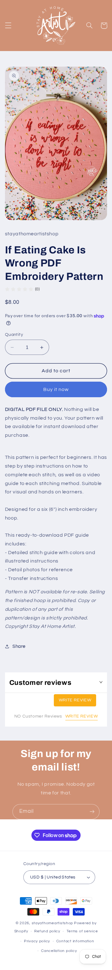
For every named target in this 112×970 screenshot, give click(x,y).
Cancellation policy (59, 951)
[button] (8, 25)
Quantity (14, 334)
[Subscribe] (92, 811)
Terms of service (82, 931)
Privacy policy (37, 941)
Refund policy (47, 931)
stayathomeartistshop (52, 923)
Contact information (75, 941)
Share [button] (19, 646)
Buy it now (56, 389)
